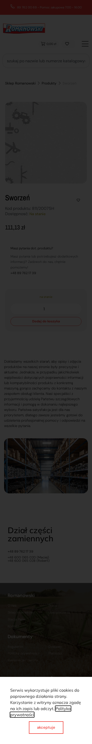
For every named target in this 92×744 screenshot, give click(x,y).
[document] (46, 372)
